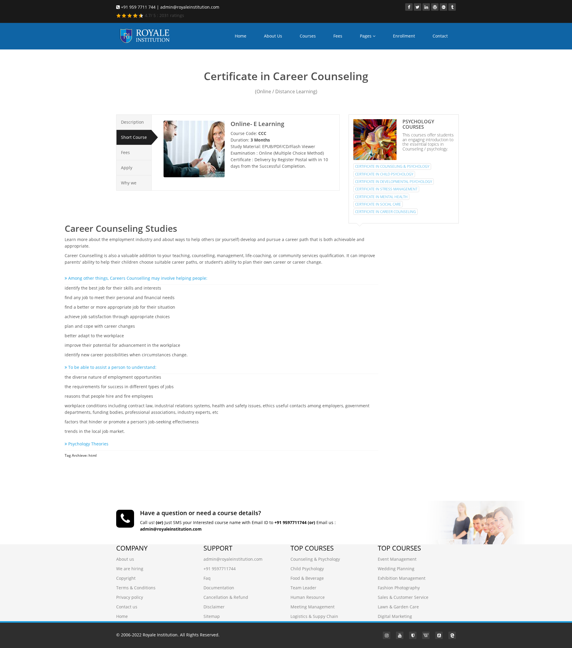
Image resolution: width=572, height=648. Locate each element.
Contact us (126, 607)
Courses (308, 36)
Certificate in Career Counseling (385, 211)
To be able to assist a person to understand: (111, 367)
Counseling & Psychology (315, 559)
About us (125, 559)
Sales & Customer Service (403, 597)
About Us (273, 36)
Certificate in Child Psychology (384, 174)
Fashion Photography (399, 587)
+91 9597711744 (219, 568)
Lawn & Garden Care (398, 607)
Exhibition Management (401, 578)
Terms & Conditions (136, 587)
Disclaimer (214, 607)
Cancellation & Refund (225, 597)
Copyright (126, 578)
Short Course (134, 137)
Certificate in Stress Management (386, 189)
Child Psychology (307, 568)
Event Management (397, 559)
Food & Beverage (307, 578)
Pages (366, 36)
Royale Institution (160, 635)
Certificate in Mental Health (381, 196)
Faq (207, 578)
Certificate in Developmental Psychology (393, 181)
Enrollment (404, 36)
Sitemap (211, 616)
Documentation (218, 587)
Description (132, 122)
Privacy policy (129, 597)
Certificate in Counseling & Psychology (392, 166)
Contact (440, 36)
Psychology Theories (87, 444)
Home (240, 36)
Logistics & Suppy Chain (314, 616)
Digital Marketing (395, 616)
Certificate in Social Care (378, 204)
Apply (126, 167)
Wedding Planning (396, 568)
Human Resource (307, 597)
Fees (337, 36)
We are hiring (129, 568)
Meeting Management (312, 607)
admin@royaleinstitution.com (232, 559)
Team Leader (303, 587)
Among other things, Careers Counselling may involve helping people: (137, 278)
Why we (128, 183)
